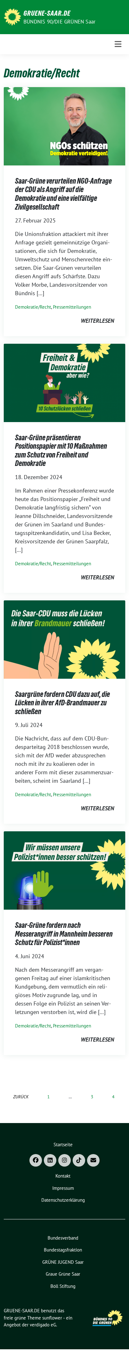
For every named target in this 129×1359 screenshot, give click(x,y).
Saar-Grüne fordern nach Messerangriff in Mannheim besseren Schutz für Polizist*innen (64, 934)
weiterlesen (97, 320)
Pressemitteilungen (72, 307)
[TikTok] (79, 1160)
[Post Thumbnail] (64, 125)
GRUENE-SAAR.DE (46, 13)
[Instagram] (64, 1160)
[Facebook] (35, 1160)
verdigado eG (43, 1325)
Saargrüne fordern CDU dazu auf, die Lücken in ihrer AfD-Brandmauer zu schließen (62, 703)
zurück (20, 1097)
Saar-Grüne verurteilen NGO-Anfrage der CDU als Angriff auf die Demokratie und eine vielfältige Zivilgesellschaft (63, 194)
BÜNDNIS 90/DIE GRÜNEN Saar (59, 21)
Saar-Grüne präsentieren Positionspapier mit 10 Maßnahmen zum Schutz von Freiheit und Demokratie (61, 450)
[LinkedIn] (50, 1160)
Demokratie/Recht (33, 307)
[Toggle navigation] (118, 44)
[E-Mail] (93, 1160)
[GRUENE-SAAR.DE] (12, 16)
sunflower (52, 1318)
